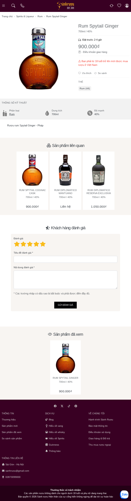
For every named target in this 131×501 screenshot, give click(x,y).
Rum (12, 114)
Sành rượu (42, 496)
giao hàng (101, 52)
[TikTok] (69, 406)
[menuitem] (84, 88)
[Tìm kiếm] (13, 6)
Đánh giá (18, 238)
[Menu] (4, 6)
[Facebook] (55, 406)
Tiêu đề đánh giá (22, 252)
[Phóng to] (38, 58)
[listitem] (38, 58)
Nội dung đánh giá (23, 267)
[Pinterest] (75, 406)
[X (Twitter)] (62, 406)
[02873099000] (22, 6)
